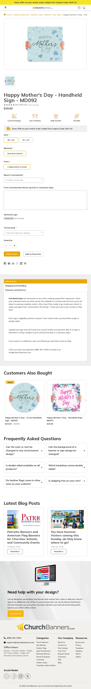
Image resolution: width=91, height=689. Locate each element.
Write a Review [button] (33, 105)
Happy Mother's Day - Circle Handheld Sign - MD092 (23, 419)
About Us (61, 642)
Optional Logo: (11, 214)
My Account (80, 642)
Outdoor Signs (41, 662)
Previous (5, 401)
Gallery (78, 657)
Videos (78, 654)
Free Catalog (63, 648)
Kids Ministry (41, 645)
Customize (40, 660)
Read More (15, 551)
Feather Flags (41, 648)
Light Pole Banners (43, 651)
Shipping (79, 651)
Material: (8, 148)
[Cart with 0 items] (83, 7)
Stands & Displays (43, 657)
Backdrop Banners (43, 654)
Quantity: (8, 240)
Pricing (78, 645)
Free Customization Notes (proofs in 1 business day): (29, 187)
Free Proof (62, 651)
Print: (7, 161)
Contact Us (15, 613)
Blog (59, 662)
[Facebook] (5, 263)
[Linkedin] (21, 263)
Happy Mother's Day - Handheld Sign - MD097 (65, 419)
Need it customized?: (13, 175)
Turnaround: (10, 228)
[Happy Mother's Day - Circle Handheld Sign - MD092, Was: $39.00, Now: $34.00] (25, 397)
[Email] (9, 263)
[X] (17, 263)
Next (85, 401)
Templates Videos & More (46, 665)
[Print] (13, 263)
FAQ (59, 660)
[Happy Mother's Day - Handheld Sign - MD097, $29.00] (66, 397)
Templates (79, 648)
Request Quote (63, 654)
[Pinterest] (25, 263)
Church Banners (42, 642)
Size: (7, 135)
